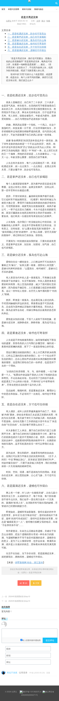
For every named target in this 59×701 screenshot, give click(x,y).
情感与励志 (38, 9)
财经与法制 (26, 9)
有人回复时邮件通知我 (31, 640)
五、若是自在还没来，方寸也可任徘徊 (27, 46)
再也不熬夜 (12, 672)
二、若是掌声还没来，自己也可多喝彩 (27, 36)
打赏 (37, 583)
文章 (38, 20)
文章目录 (6, 30)
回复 (48, 672)
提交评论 (50, 640)
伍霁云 (29, 3)
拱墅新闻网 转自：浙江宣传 (29, 562)
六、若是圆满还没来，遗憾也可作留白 (27, 50)
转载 (48, 20)
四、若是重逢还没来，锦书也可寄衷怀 (27, 43)
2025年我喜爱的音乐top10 (19, 601)
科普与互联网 (13, 9)
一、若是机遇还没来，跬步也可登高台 (27, 33)
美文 (43, 20)
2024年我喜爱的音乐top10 (19, 596)
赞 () (25, 583)
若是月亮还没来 (29, 17)
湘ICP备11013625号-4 (32, 691)
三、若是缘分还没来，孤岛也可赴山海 (27, 40)
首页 (3, 9)
